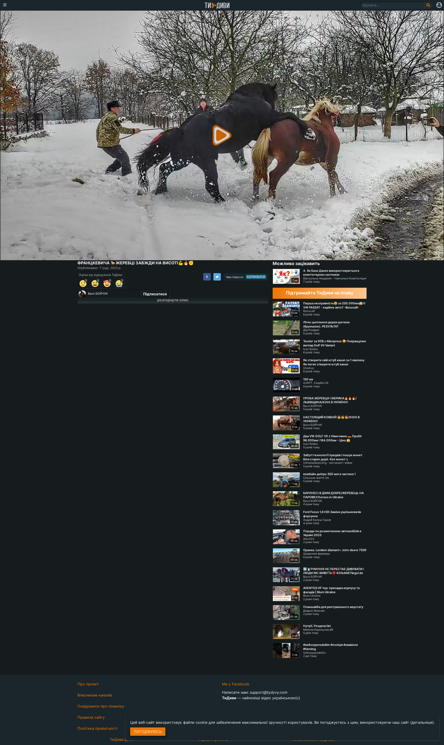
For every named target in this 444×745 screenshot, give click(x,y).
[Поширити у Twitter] (217, 277)
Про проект (88, 684)
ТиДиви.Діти (121, 739)
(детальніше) (422, 722)
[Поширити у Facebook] (207, 277)
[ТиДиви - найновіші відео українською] (217, 6)
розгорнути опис (172, 300)
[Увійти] (439, 5)
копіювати (256, 277)
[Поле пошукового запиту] (428, 5)
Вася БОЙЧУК (98, 293)
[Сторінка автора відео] (82, 294)
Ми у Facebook (235, 684)
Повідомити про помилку (100, 706)
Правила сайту (91, 717)
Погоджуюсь (148, 731)
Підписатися (155, 294)
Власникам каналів (94, 695)
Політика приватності (97, 728)
